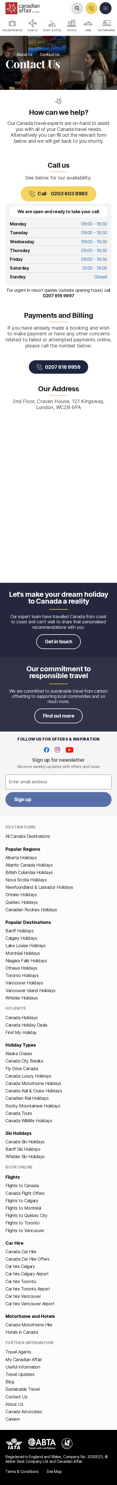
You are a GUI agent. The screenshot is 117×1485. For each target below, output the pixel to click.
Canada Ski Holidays (25, 1141)
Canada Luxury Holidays (28, 1076)
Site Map (54, 1471)
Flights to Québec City (26, 1215)
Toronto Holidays (21, 975)
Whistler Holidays (21, 998)
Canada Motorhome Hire (29, 1324)
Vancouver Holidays (24, 983)
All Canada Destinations (27, 836)
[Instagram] (57, 750)
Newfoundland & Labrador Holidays (39, 887)
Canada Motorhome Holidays (33, 1083)
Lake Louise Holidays (25, 945)
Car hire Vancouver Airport (30, 1303)
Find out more (58, 716)
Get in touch (58, 641)
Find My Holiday (21, 1032)
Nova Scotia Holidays (26, 880)
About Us (14, 1404)
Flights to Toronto (22, 1223)
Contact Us (16, 1397)
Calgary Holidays (21, 938)
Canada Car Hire (20, 1251)
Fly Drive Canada (21, 1068)
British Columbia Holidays (29, 872)
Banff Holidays (19, 930)
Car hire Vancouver (23, 1296)
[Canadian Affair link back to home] (22, 8)
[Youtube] (69, 750)
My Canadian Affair (23, 1359)
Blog (9, 1381)
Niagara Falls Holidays (26, 960)
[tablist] (58, 26)
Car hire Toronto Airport (27, 1289)
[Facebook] (46, 750)
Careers (12, 1419)
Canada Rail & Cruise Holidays (33, 1090)
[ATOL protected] (67, 1443)
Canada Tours (18, 1113)
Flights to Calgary (21, 1200)
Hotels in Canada (21, 1332)
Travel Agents (18, 1352)
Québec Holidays (21, 902)
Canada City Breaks (24, 1061)
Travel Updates (19, 1374)
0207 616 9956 (62, 367)
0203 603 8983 (63, 193)
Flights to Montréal (23, 1208)
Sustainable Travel (22, 1389)
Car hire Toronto (20, 1281)
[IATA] (14, 1443)
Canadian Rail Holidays (26, 1098)
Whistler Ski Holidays (25, 1156)
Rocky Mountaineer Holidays (32, 1106)
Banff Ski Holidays (22, 1149)
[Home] (7, 54)
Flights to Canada (22, 1185)
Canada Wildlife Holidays (28, 1120)
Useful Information (22, 1367)
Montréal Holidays (22, 953)
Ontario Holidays (21, 894)
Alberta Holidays (20, 857)
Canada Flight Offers (24, 1193)
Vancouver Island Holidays (30, 990)
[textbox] (58, 782)
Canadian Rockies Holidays (31, 909)
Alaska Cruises (18, 1053)
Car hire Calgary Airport (26, 1273)
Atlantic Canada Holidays (29, 865)
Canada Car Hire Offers (27, 1259)
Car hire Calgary (20, 1266)
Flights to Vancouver (24, 1230)
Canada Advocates (23, 1411)
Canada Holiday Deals (26, 1025)
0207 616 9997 (58, 295)
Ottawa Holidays (21, 968)
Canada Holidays (21, 1017)
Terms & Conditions (21, 1471)
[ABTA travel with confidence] (42, 1443)
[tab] (12, 26)
